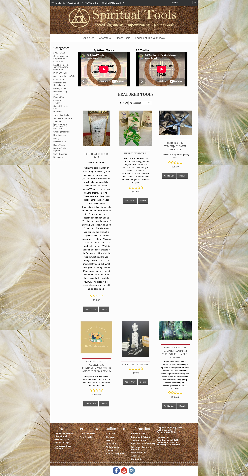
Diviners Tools (59, 142)
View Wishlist (92, 3)
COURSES (58, 62)
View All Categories (115, 453)
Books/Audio (59, 145)
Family (56, 138)
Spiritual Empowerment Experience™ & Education (60, 125)
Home (57, 3)
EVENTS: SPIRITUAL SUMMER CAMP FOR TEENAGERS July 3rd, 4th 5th (175, 352)
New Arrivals (86, 437)
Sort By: (124, 102)
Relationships (59, 135)
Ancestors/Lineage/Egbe (64, 76)
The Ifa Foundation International (63, 435)
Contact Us (136, 459)
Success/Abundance (62, 118)
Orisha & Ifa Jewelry (58, 101)
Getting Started (60, 88)
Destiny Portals (61, 439)
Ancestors (105, 38)
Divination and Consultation (59, 84)
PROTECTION (60, 73)
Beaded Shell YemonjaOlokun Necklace (175, 146)
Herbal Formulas (136, 153)
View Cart (110, 434)
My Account (72, 3)
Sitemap (110, 450)
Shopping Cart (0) (114, 3)
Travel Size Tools (61, 115)
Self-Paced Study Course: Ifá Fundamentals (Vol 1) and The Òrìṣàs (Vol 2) (96, 366)
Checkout (110, 437)
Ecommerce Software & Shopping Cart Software (168, 443)
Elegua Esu (58, 97)
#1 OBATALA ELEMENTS (136, 364)
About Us (88, 38)
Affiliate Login (113, 447)
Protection (58, 112)
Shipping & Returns (140, 437)
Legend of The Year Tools (150, 38)
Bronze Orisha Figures (59, 149)
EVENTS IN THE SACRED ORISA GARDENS (60, 67)
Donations (58, 157)
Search (109, 440)
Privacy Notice (138, 434)
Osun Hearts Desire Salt (96, 155)
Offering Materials (61, 132)
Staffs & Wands (60, 154)
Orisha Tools (123, 38)
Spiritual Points (138, 440)
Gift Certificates (87, 434)
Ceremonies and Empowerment (60, 57)
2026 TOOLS (59, 53)
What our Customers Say (143, 443)
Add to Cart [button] (90, 309)
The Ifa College (61, 442)
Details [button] (104, 309)
